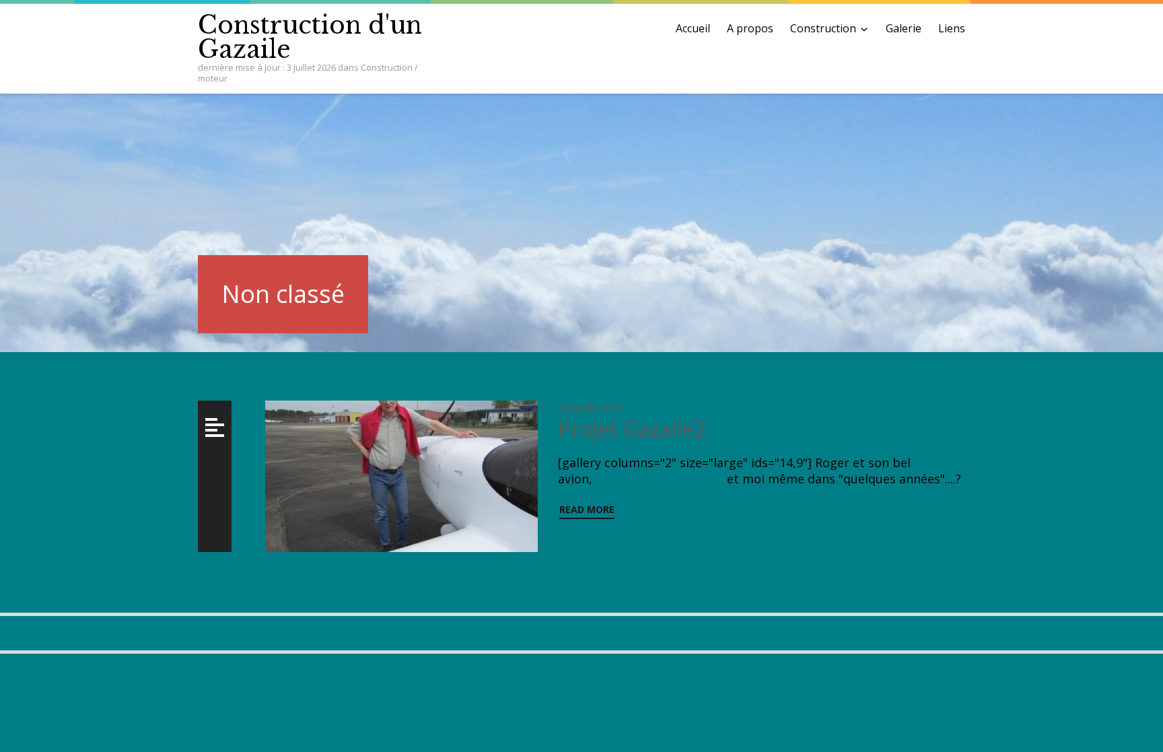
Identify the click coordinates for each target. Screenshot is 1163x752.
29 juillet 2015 (590, 409)
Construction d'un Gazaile (310, 37)
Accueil (693, 28)
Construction (823, 28)
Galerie (903, 28)
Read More (586, 509)
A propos (750, 28)
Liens (951, 28)
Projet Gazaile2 (634, 428)
